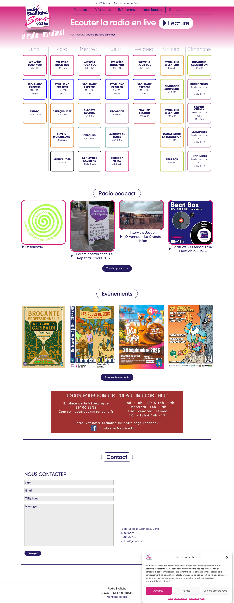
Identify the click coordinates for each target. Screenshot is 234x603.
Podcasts (81, 10)
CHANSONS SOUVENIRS (171, 87)
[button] (227, 557)
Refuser (186, 590)
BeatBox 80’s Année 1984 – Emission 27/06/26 (192, 249)
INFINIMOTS (199, 156)
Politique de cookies (177, 598)
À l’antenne (103, 10)
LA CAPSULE (199, 132)
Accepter (158, 590)
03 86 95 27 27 (129, 537)
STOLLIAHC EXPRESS (34, 86)
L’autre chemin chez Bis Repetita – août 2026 (94, 256)
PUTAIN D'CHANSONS (61, 135)
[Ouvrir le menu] (72, 31)
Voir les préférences (215, 590)
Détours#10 (34, 247)
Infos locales (152, 10)
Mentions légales (197, 598)
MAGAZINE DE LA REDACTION (171, 135)
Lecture (178, 23)
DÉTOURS (89, 135)
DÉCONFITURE (199, 84)
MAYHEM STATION (144, 111)
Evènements (127, 10)
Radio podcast (117, 193)
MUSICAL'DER (62, 159)
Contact (175, 10)
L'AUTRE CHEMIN (199, 108)
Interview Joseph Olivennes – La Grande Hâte (143, 236)
